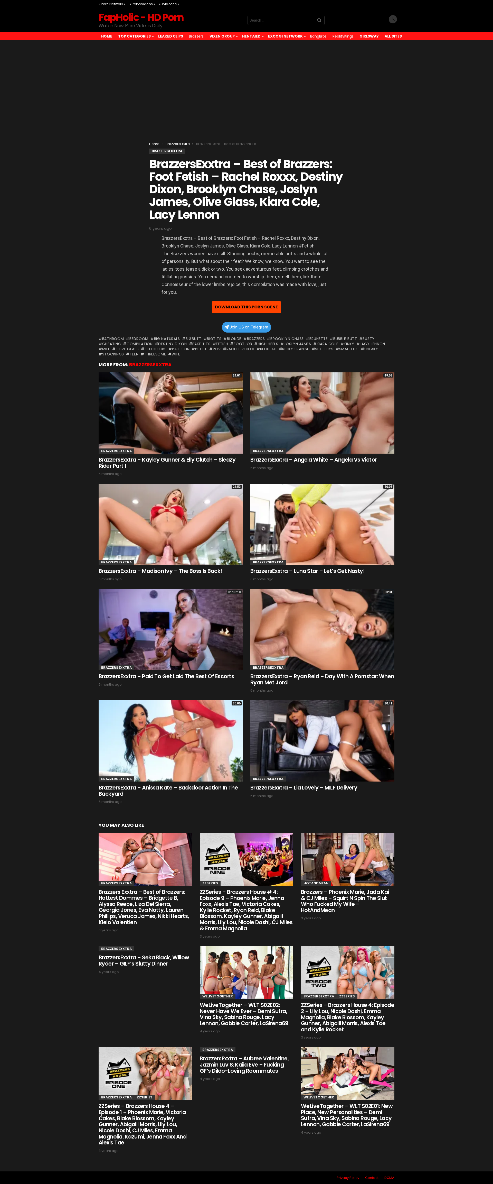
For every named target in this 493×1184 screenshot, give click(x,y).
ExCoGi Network (285, 36)
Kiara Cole (327, 343)
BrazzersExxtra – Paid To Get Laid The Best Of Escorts (166, 676)
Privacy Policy (348, 1178)
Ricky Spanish (295, 349)
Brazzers (196, 36)
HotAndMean (316, 883)
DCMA (389, 1178)
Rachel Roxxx (240, 349)
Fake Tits (201, 343)
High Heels (268, 343)
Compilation (140, 343)
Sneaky (371, 349)
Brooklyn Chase (287, 338)
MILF (106, 349)
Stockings (113, 354)
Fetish (222, 343)
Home (106, 36)
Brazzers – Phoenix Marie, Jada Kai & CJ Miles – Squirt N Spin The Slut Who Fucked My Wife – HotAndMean (345, 901)
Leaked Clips (170, 36)
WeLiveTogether (217, 996)
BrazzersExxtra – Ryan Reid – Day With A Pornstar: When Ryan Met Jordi (322, 679)
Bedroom (138, 338)
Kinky (349, 343)
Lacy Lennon (372, 343)
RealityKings (343, 36)
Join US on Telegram (249, 327)
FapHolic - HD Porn (141, 17)
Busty (369, 338)
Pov (217, 349)
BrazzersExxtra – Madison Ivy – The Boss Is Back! (160, 571)
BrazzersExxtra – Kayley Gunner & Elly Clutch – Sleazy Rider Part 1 (167, 463)
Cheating (111, 343)
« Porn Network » (112, 4)
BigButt (194, 338)
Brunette (318, 338)
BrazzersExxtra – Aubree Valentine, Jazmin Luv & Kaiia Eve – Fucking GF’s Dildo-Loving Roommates (244, 1064)
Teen (134, 354)
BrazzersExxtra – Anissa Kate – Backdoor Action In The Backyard (168, 790)
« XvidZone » (169, 4)
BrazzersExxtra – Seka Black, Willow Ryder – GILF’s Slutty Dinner (144, 960)
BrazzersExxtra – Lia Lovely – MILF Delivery (303, 787)
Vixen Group (222, 36)
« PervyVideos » (142, 4)
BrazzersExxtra (150, 364)
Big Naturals (167, 338)
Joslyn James (297, 343)
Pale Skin (180, 349)
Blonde (234, 338)
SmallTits (349, 349)
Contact (371, 1178)
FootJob (243, 343)
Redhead (268, 349)
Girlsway (369, 36)
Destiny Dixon (172, 343)
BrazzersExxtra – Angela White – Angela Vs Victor (313, 459)
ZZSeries (210, 883)
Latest (393, 20)
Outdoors (155, 349)
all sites (393, 36)
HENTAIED (251, 36)
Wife (176, 354)
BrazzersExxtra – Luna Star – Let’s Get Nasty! (307, 571)
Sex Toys (324, 349)
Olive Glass (127, 349)
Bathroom (113, 338)
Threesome (155, 354)
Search (319, 21)
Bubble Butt (345, 338)
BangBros (318, 36)
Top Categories (134, 36)
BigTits (214, 338)
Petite (201, 349)
